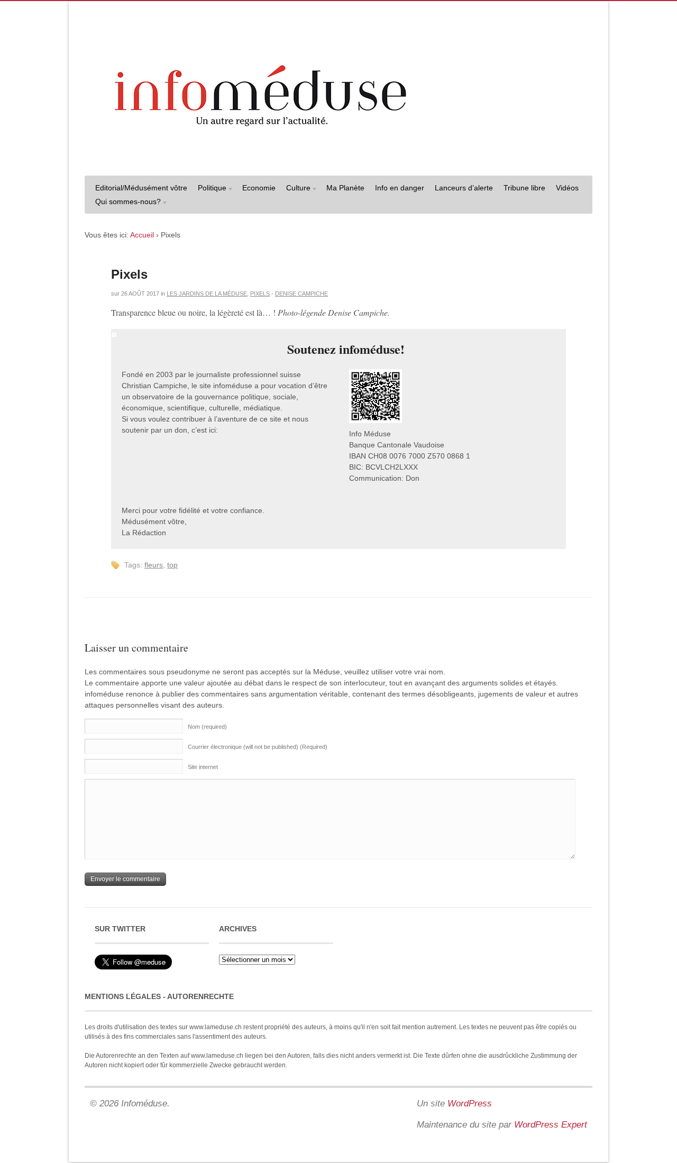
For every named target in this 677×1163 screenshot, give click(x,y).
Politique (209, 189)
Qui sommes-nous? (125, 202)
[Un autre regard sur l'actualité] (338, 157)
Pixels (129, 274)
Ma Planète (345, 188)
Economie (259, 188)
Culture (295, 189)
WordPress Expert (550, 1125)
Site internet (203, 767)
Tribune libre (524, 188)
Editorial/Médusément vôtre (141, 188)
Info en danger (399, 188)
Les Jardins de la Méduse (207, 293)
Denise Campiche (301, 293)
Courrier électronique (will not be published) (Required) (257, 747)
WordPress (469, 1103)
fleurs (153, 565)
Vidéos (567, 188)
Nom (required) (207, 727)
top (172, 565)
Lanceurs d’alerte (464, 188)
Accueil (142, 235)
